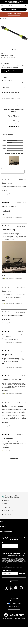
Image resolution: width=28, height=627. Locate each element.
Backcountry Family (6, 531)
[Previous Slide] (1, 2)
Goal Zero (3, 53)
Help (1, 521)
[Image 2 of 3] (14, 50)
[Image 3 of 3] (16, 50)
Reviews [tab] (11, 105)
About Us (3, 526)
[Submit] (2, 9)
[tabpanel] (14, 286)
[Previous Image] (2, 49)
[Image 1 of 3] (12, 50)
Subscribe (22, 546)
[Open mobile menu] (2, 6)
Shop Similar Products (12, 71)
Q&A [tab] (18, 105)
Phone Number (6, 570)
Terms (14, 567)
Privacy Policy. (19, 567)
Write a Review (14, 116)
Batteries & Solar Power (6, 19)
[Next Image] (26, 49)
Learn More (21, 82)
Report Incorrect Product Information (11, 98)
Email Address (6, 543)
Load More (14, 459)
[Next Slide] (27, 2)
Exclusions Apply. (5, 559)
